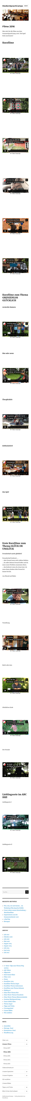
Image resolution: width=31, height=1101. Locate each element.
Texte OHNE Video (10, 1001)
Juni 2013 (7, 950)
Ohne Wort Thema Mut (11, 992)
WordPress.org (8, 1032)
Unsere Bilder (8, 1010)
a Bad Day (7, 919)
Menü (26, 5)
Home (6, 979)
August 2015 (8, 943)
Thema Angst (8, 1004)
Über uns (5, 1040)
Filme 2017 (7, 977)
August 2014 (8, 946)
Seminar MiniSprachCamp (12, 999)
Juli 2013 (6, 948)
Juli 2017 (6, 934)
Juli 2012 (6, 952)
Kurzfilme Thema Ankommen (13, 986)
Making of (7, 990)
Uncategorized (8, 1008)
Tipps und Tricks (9, 1006)
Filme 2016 (6, 1052)
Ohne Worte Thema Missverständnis (15, 997)
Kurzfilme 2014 (9, 981)
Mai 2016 (7, 941)
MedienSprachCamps (12, 6)
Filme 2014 (6, 1060)
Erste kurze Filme (9, 974)
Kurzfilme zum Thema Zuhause (14, 988)
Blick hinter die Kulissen (10, 1091)
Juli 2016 (6, 939)
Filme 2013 (6, 1063)
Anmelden (7, 1026)
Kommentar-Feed (9, 1030)
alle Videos (7, 970)
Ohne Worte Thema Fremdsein (13, 995)
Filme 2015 (6, 1056)
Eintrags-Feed (8, 1028)
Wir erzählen (8, 1013)
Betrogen (7, 921)
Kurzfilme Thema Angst (11, 983)
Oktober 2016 (8, 937)
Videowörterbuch (8, 1067)
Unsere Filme (6, 1044)
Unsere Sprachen (7, 1071)
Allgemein (7, 972)
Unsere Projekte (7, 1075)
